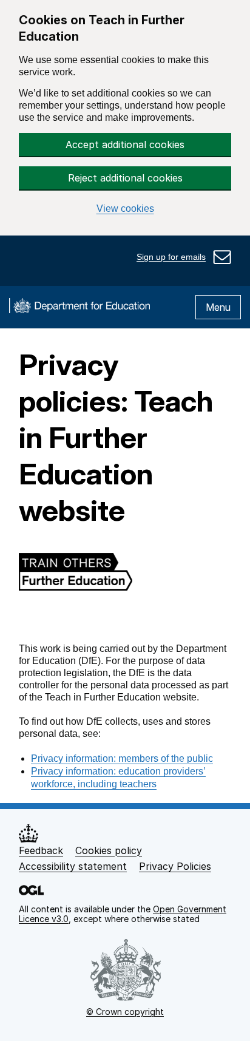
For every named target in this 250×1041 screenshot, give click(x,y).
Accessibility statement (73, 866)
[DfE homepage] (79, 307)
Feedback (41, 850)
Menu (218, 307)
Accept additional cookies (125, 144)
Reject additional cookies (125, 178)
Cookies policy (108, 850)
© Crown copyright (125, 1011)
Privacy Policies (175, 866)
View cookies (125, 208)
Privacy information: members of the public (122, 758)
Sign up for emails (171, 257)
